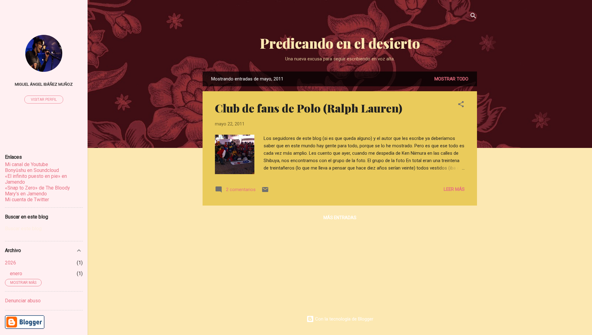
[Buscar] (473, 16)
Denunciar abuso (23, 301)
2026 (10, 263)
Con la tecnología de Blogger (343, 319)
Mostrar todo (451, 79)
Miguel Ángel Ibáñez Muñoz (44, 84)
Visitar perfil (44, 99)
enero (16, 273)
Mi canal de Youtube (26, 164)
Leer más (454, 189)
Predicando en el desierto (340, 43)
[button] (461, 105)
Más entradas (339, 217)
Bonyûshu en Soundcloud (32, 170)
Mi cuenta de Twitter (27, 199)
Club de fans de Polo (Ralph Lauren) (308, 107)
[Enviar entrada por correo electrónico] (265, 191)
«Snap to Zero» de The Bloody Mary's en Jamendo (37, 191)
